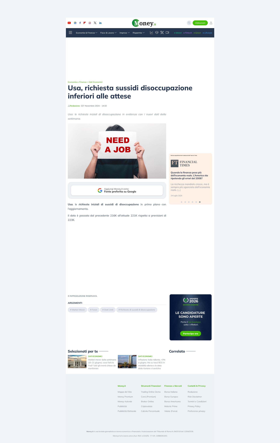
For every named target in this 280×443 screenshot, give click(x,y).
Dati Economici (96, 82)
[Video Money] (167, 33)
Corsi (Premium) (148, 396)
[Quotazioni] (151, 33)
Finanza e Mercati (173, 386)
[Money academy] (157, 33)
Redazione (75, 105)
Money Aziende (125, 401)
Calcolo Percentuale (150, 411)
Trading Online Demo (151, 392)
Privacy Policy (194, 406)
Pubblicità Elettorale (127, 411)
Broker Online (147, 401)
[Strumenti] (162, 33)
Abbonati (200, 22)
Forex (94, 309)
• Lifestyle (207, 32)
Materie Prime (170, 406)
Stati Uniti (108, 309)
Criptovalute (146, 406)
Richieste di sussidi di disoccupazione (137, 309)
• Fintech (187, 32)
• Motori (178, 32)
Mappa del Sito (125, 392)
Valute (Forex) (170, 411)
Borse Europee (171, 396)
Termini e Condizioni (197, 401)
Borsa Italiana (170, 392)
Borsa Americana (172, 401)
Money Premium (125, 396)
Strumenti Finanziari (151, 386)
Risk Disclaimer (195, 396)
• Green (197, 32)
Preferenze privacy (196, 411)
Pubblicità (122, 406)
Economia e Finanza (77, 82)
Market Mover (78, 309)
